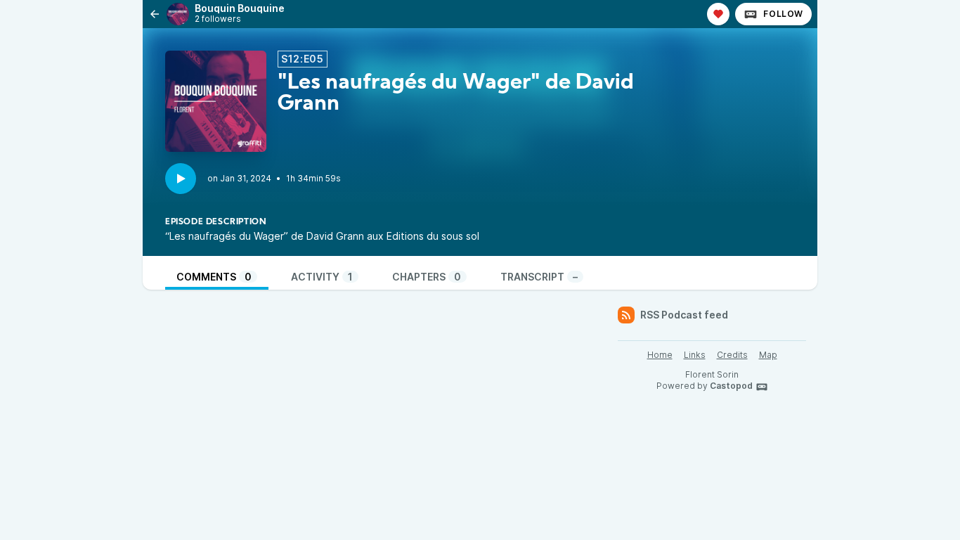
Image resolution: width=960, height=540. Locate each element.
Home (660, 354)
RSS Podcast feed (684, 315)
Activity (322, 277)
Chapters (426, 277)
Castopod (731, 385)
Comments (214, 277)
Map (768, 354)
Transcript (539, 277)
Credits (732, 354)
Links (695, 354)
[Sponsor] (718, 14)
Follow (783, 13)
